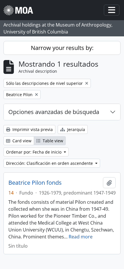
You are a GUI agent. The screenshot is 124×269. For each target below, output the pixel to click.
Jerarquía (75, 129)
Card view (21, 140)
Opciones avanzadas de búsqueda (53, 112)
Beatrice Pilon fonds (35, 182)
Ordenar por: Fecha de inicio (34, 152)
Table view (52, 140)
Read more (81, 236)
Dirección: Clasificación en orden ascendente (50, 163)
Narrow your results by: (62, 48)
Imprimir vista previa (32, 129)
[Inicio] (20, 10)
